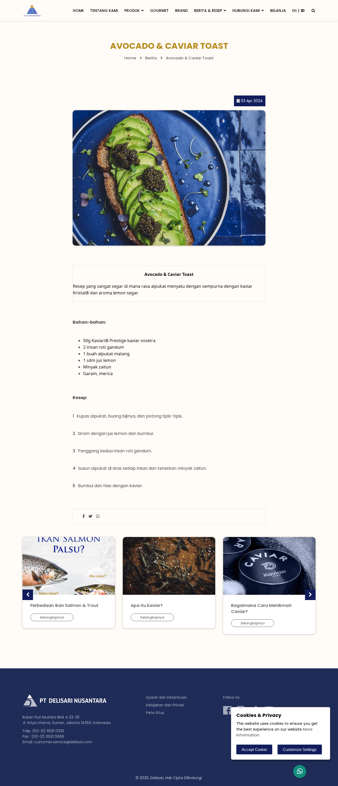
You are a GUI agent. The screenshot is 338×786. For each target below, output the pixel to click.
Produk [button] (132, 10)
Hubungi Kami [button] (246, 10)
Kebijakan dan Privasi (165, 705)
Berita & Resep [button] (208, 10)
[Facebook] (227, 710)
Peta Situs (155, 712)
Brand (181, 10)
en (294, 10)
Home (78, 10)
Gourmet (159, 10)
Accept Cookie (254, 749)
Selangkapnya (52, 617)
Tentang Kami (104, 10)
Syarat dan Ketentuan (166, 697)
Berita (151, 58)
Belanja (278, 10)
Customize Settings (300, 749)
